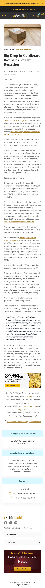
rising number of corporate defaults (19, 222)
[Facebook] (5, 523)
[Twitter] (10, 523)
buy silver (22, 409)
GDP (31, 421)
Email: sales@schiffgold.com (25, 493)
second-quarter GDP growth (16, 120)
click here (30, 396)
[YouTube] (16, 523)
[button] (22, 534)
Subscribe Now (22, 569)
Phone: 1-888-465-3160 (25, 498)
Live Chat (25, 489)
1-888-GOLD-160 (24, 9)
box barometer (13, 421)
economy (24, 421)
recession (37, 421)
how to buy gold (30, 406)
